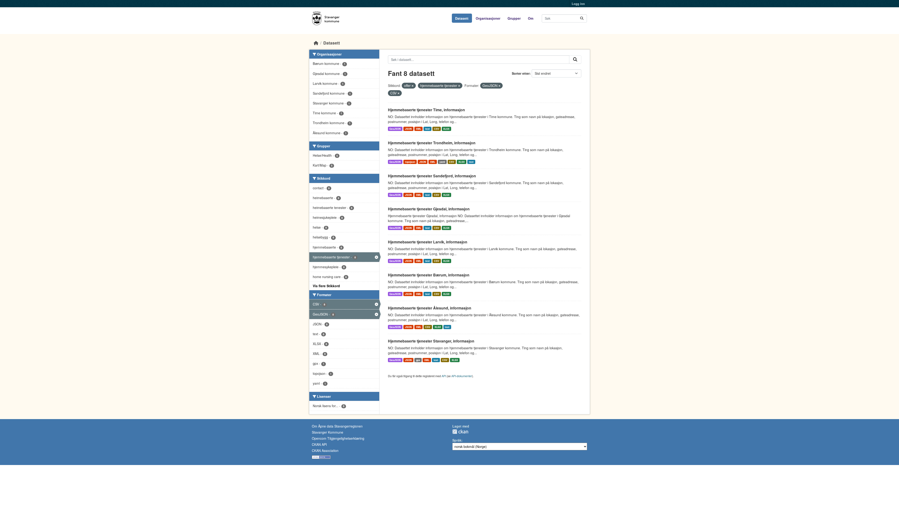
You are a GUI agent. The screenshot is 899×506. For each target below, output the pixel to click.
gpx (418, 360)
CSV (436, 128)
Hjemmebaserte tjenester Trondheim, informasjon (431, 142)
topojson (410, 162)
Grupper (514, 18)
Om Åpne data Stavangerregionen (337, 426)
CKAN (460, 431)
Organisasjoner (488, 18)
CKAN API (319, 444)
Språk (456, 440)
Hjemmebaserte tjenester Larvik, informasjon (427, 242)
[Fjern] (412, 86)
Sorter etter (521, 73)
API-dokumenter (461, 376)
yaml (442, 162)
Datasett (461, 18)
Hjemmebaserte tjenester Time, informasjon (426, 109)
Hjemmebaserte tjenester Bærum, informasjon (428, 275)
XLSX (446, 128)
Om (530, 18)
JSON (408, 128)
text (427, 128)
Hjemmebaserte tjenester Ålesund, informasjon (429, 308)
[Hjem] (316, 43)
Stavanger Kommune (327, 432)
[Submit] (581, 18)
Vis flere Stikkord (326, 285)
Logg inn (578, 3)
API (444, 376)
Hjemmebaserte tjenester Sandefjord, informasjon (432, 176)
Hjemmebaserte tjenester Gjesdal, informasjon (429, 209)
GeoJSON (395, 128)
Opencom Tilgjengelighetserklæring (338, 438)
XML (418, 128)
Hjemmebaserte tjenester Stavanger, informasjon (431, 341)
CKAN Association (325, 450)
